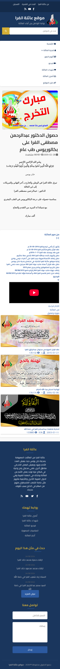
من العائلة (54, 310)
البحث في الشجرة (29, 4)
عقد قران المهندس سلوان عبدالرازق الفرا (42, 349)
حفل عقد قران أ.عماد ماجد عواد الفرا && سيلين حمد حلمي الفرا (32, 264)
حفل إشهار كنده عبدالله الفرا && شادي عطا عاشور (38, 255)
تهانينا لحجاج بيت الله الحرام (47, 389)
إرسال (30, 649)
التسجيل (16, 4)
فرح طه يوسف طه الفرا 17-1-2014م (44, 252)
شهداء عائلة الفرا (30, 520)
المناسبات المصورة (30, 530)
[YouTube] (29, 9)
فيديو (51, 63)
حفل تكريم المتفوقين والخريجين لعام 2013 (41, 267)
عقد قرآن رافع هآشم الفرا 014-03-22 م (43, 249)
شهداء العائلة (48, 70)
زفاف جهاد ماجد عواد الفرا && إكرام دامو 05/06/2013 (37, 270)
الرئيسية (50, 44)
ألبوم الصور (49, 57)
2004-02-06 (53, 392)
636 (41, 432)
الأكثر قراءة (53, 306)
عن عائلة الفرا (43, 4)
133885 (31, 432)
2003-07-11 (53, 432)
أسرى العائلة (48, 76)
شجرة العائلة (48, 50)
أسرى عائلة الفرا (30, 516)
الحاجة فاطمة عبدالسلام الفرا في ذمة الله (41, 429)
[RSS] (25, 9)
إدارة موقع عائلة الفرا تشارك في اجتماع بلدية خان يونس (35, 261)
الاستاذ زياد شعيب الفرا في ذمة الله (30, 577)
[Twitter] (32, 496)
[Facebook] (33, 9)
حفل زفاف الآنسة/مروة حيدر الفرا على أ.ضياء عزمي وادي (35, 258)
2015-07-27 (53, 353)
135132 (33, 353)
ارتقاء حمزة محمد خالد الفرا (30, 560)
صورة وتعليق (53, 313)
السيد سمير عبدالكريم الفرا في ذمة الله (30, 587)
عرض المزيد (30, 594)
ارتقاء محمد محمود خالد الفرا (30, 568)
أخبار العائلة (30, 535)
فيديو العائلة (30, 525)
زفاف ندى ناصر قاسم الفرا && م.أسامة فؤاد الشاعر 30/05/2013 (32, 273)
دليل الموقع (48, 83)
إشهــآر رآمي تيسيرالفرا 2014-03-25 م (43, 246)
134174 (33, 392)
